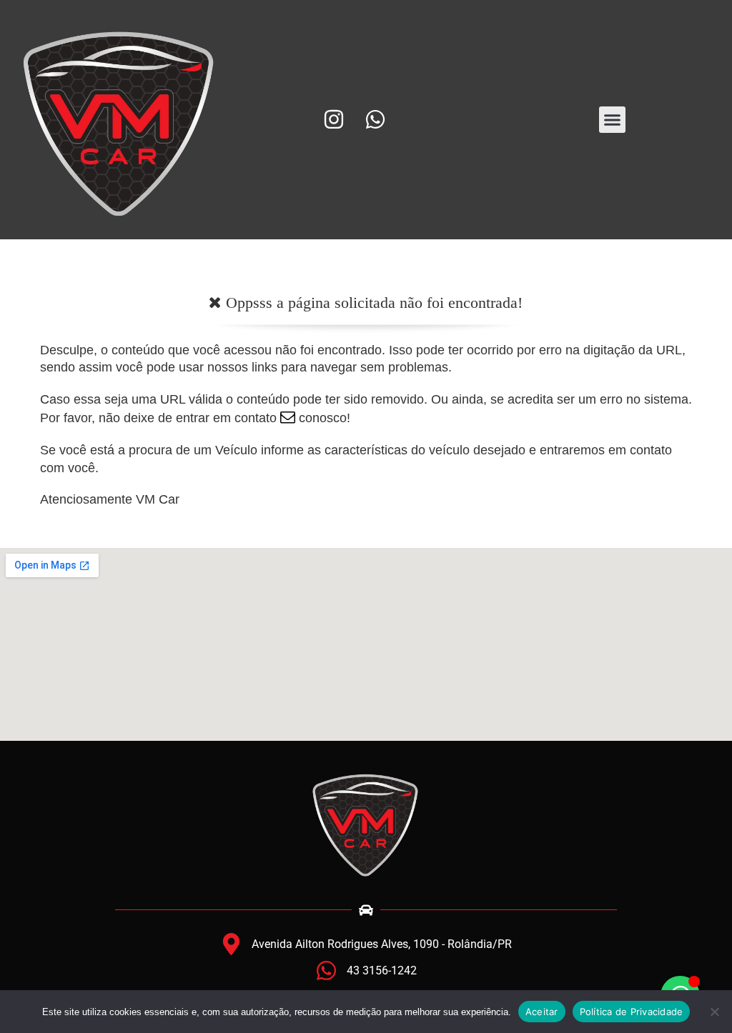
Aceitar (541, 1011)
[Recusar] (714, 1011)
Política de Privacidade (631, 1011)
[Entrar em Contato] (287, 418)
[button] (612, 120)
